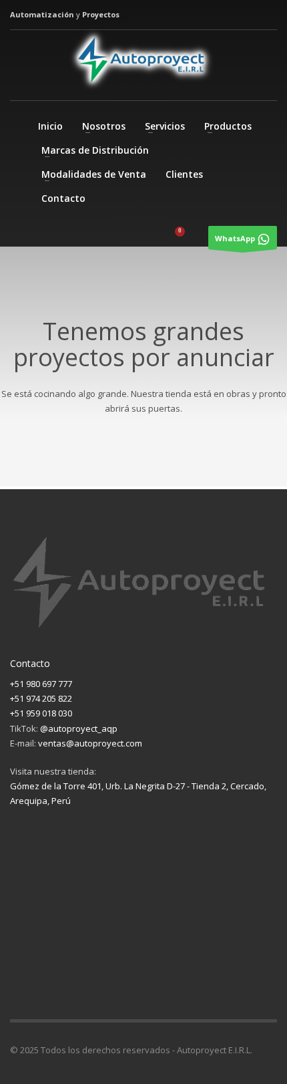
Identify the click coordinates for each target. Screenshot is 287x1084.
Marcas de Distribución (95, 150)
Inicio (50, 126)
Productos (228, 126)
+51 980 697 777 (41, 684)
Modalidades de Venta (93, 174)
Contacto (63, 198)
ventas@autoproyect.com (90, 743)
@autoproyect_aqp (78, 728)
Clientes (184, 174)
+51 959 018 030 (41, 713)
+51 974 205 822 (41, 698)
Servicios (165, 126)
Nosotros (103, 126)
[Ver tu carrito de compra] (189, 239)
